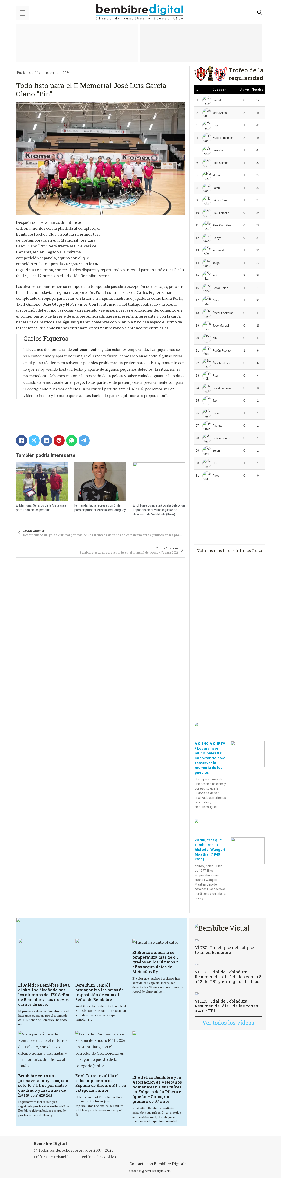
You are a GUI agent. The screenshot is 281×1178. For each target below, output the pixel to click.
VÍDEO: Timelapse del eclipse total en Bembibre (224, 950)
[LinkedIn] (46, 440)
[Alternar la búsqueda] (259, 12)
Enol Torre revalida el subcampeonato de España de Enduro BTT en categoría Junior (100, 1083)
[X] (34, 440)
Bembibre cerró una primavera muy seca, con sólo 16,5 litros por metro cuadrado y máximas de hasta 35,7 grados (43, 1085)
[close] (22, 13)
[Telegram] (84, 440)
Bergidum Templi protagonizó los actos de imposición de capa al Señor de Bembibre (99, 992)
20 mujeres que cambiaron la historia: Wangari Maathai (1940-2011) (210, 849)
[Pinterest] (59, 440)
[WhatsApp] (71, 440)
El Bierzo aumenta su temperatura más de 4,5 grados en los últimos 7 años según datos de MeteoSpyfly (155, 962)
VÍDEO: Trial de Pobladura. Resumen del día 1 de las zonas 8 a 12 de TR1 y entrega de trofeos (228, 976)
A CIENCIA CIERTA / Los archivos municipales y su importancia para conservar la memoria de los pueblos (210, 758)
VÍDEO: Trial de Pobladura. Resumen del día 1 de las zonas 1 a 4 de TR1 (228, 1005)
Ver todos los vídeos (228, 1022)
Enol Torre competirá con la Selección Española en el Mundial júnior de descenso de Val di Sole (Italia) (159, 510)
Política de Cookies (99, 1156)
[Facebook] (21, 440)
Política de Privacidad (53, 1156)
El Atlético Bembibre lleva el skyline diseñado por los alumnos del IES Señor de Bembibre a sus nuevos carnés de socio (44, 994)
